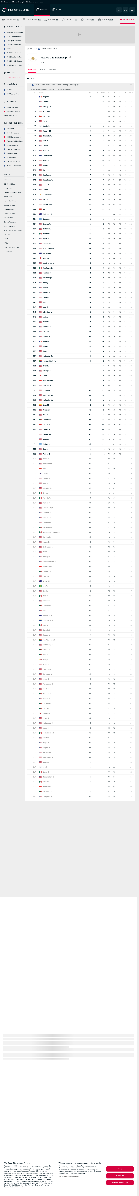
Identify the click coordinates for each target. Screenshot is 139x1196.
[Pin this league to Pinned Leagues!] (70, 57)
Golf (32, 49)
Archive (52, 70)
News (42, 70)
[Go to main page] (17, 10)
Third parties (20, 1187)
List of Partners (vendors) (69, 1176)
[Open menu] (132, 10)
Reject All (120, 1176)
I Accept (120, 1169)
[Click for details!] (80, 96)
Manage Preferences (120, 1182)
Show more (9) (9, 115)
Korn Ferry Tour (49, 49)
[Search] (119, 10)
